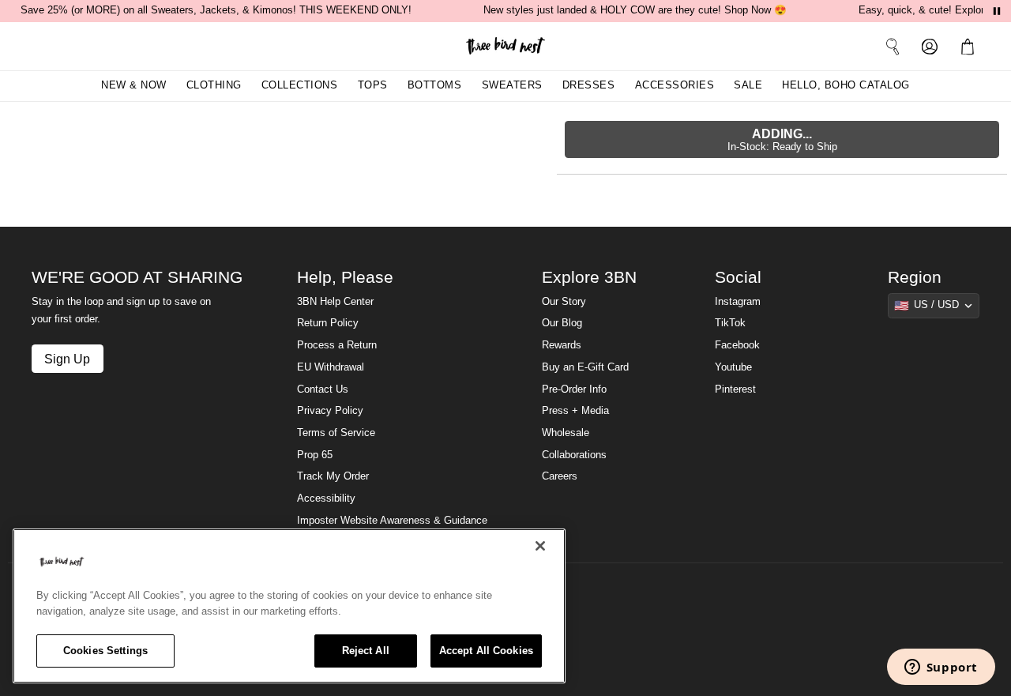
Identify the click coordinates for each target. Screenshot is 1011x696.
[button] (971, 46)
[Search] (893, 46)
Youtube (733, 367)
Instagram (738, 301)
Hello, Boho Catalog (846, 85)
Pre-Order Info (574, 389)
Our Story (564, 301)
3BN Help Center (335, 301)
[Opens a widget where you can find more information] (940, 668)
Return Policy (328, 323)
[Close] (540, 546)
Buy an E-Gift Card (585, 367)
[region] (289, 606)
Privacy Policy (330, 410)
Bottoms (435, 85)
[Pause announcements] (997, 11)
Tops (373, 85)
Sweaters (512, 85)
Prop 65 (315, 455)
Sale (748, 85)
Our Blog (562, 323)
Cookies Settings (105, 650)
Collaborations (574, 455)
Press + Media (575, 410)
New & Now (134, 85)
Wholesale (565, 432)
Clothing (214, 85)
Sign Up (67, 359)
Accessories (675, 85)
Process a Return (337, 345)
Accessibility (326, 498)
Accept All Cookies (486, 650)
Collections (299, 85)
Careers (559, 476)
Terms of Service (336, 432)
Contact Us (322, 389)
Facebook (737, 345)
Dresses (588, 85)
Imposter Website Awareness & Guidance (392, 520)
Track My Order (333, 476)
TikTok (730, 323)
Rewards (561, 345)
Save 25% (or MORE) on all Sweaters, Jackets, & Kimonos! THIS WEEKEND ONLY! (216, 10)
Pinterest (735, 389)
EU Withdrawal (330, 367)
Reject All (365, 650)
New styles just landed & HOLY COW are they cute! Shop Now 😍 (635, 10)
